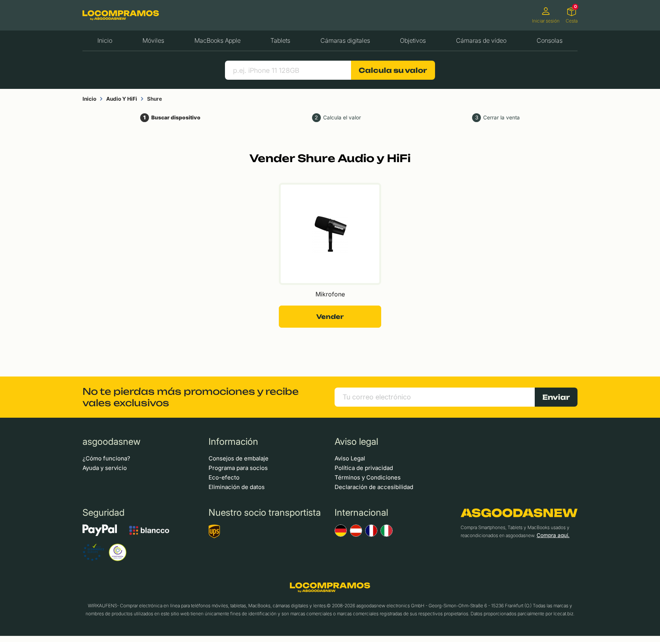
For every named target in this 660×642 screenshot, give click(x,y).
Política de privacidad (364, 467)
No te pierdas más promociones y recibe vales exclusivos (190, 397)
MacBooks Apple (217, 40)
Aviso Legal (350, 458)
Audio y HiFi (121, 99)
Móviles (153, 40)
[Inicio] (120, 15)
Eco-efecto (224, 477)
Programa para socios (238, 467)
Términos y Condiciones (368, 477)
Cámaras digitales (345, 40)
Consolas (550, 40)
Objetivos (413, 40)
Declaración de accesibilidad (374, 487)
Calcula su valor (393, 70)
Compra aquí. (553, 535)
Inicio (104, 40)
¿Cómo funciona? (106, 458)
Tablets (280, 40)
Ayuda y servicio (104, 467)
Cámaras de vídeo (481, 40)
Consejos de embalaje (239, 458)
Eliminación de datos (237, 487)
